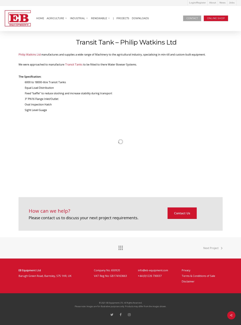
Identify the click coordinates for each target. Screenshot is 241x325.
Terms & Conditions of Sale (198, 276)
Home (40, 18)
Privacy (186, 270)
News (223, 2)
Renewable (99, 18)
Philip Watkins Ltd (30, 54)
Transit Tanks (73, 64)
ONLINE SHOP (216, 18)
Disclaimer (188, 281)
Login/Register (197, 2)
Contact (192, 18)
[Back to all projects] (120, 247)
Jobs (232, 2)
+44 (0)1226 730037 (150, 276)
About (212, 2)
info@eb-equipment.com (153, 270)
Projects (122, 18)
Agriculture (55, 18)
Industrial (77, 18)
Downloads (140, 18)
